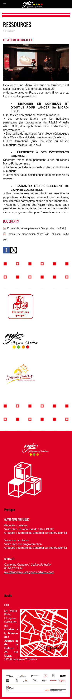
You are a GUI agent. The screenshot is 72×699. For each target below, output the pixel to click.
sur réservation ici (56, 532)
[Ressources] (36, 46)
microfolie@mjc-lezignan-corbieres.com (29, 572)
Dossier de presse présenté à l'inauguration (31, 228)
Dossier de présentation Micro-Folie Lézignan (34, 234)
